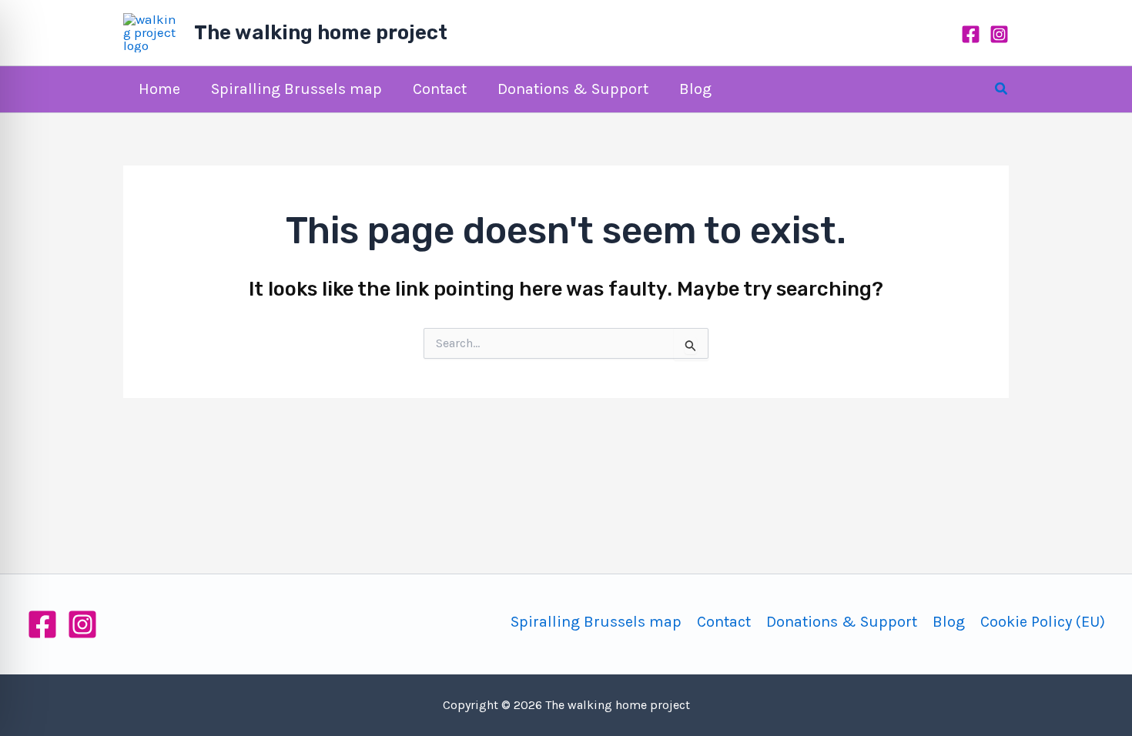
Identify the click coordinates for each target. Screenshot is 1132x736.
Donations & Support (841, 622)
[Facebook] (970, 34)
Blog (949, 622)
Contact (724, 622)
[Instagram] (999, 34)
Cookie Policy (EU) (1042, 622)
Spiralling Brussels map (596, 622)
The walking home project (320, 33)
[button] (1002, 89)
